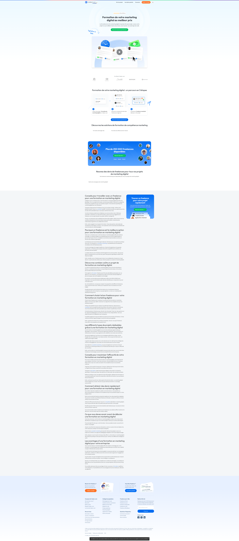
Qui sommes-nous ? (89, 501)
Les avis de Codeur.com (90, 508)
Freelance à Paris (124, 501)
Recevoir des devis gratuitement (119, 29)
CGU (105, 533)
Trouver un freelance (89, 515)
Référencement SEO (107, 504)
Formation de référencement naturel (119, 130)
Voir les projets (119, 2)
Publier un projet (146, 2)
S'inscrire (146, 511)
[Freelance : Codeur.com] (91, 2)
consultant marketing (102, 243)
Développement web (107, 501)
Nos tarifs (87, 502)
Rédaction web (106, 506)
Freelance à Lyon (124, 502)
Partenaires (87, 522)
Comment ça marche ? (125, 513)
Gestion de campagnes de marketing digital (98, 181)
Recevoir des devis (119, 155)
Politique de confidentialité (98, 533)
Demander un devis (89, 513)
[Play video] (119, 52)
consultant (99, 209)
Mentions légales (88, 533)
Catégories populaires (108, 499)
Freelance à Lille (123, 506)
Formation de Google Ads (98, 130)
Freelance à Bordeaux (125, 508)
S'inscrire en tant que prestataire (92, 517)
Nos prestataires (88, 519)
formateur (94, 273)
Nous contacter (123, 517)
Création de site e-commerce (109, 502)
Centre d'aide (123, 515)
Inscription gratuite (129, 2)
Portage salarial (88, 520)
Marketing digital (106, 509)
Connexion (137, 2)
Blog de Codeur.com (89, 506)
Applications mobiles (107, 511)
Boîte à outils (88, 504)
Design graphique (106, 508)
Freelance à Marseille (125, 504)
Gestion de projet (106, 513)
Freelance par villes (125, 499)
